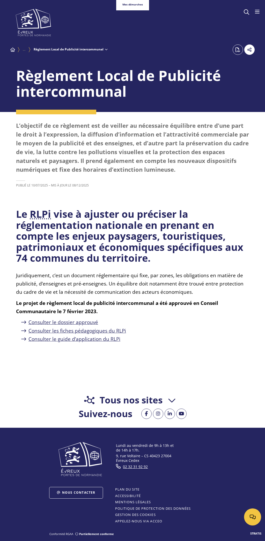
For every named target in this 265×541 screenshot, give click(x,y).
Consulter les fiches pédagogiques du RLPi (77, 330)
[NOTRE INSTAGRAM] (158, 414)
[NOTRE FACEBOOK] (146, 414)
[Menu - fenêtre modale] (257, 12)
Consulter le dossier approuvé (63, 322)
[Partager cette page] (249, 49)
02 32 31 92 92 (135, 466)
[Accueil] (12, 50)
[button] (246, 11)
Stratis (255, 533)
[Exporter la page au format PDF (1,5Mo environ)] (238, 49)
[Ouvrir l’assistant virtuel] (252, 516)
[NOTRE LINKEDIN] (170, 414)
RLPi (40, 214)
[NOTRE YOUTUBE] (181, 414)
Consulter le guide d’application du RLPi (74, 339)
